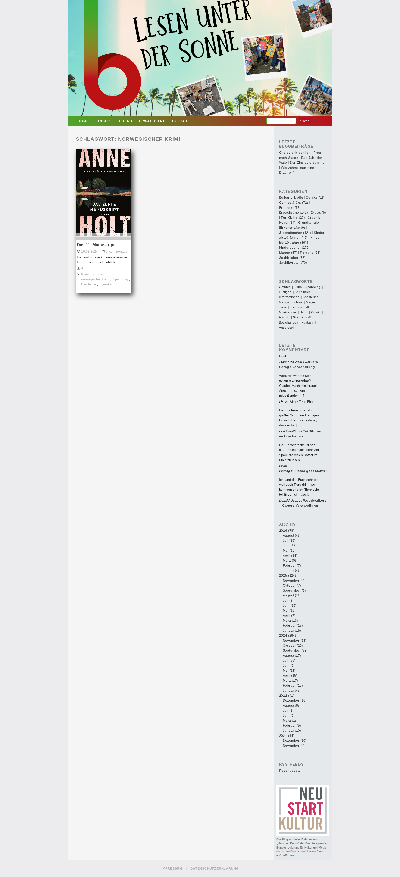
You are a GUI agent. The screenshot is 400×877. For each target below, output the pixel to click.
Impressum (171, 868)
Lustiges (285, 291)
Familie (284, 317)
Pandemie (88, 284)
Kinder (103, 121)
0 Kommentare (117, 251)
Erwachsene (152, 121)
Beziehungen (288, 322)
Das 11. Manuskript (96, 245)
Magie (310, 302)
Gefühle (285, 286)
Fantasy (307, 322)
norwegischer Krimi (95, 279)
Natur (304, 312)
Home (83, 121)
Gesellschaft (302, 317)
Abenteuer (310, 297)
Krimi (85, 274)
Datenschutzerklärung (214, 868)
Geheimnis (302, 291)
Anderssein (287, 327)
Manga (284, 302)
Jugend (124, 121)
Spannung (120, 279)
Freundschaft (299, 307)
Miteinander (287, 312)
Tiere (282, 307)
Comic (315, 312)
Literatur (106, 284)
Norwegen (99, 274)
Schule (297, 302)
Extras (179, 121)
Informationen (289, 297)
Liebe (298, 286)
